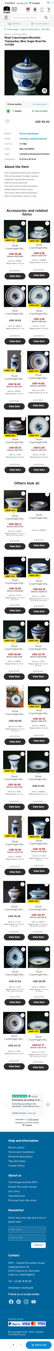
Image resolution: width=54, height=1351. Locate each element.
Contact (14, 1255)
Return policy (16, 1147)
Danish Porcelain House (15, 9)
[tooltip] (15, 247)
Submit (38, 1245)
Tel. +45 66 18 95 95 (20, 1281)
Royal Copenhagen (29, 134)
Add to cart (40, 1345)
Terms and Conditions (21, 1152)
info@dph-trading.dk (20, 1288)
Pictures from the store (22, 1200)
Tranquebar (5, 28)
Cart (48, 11)
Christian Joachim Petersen (33, 139)
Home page (12, 29)
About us (14, 1175)
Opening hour (16, 1196)
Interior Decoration (30, 29)
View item (15, 276)
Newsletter (16, 1210)
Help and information (23, 1140)
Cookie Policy (16, 1166)
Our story (14, 1191)
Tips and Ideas (17, 1161)
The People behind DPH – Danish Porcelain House (23, 1184)
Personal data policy (20, 1156)
